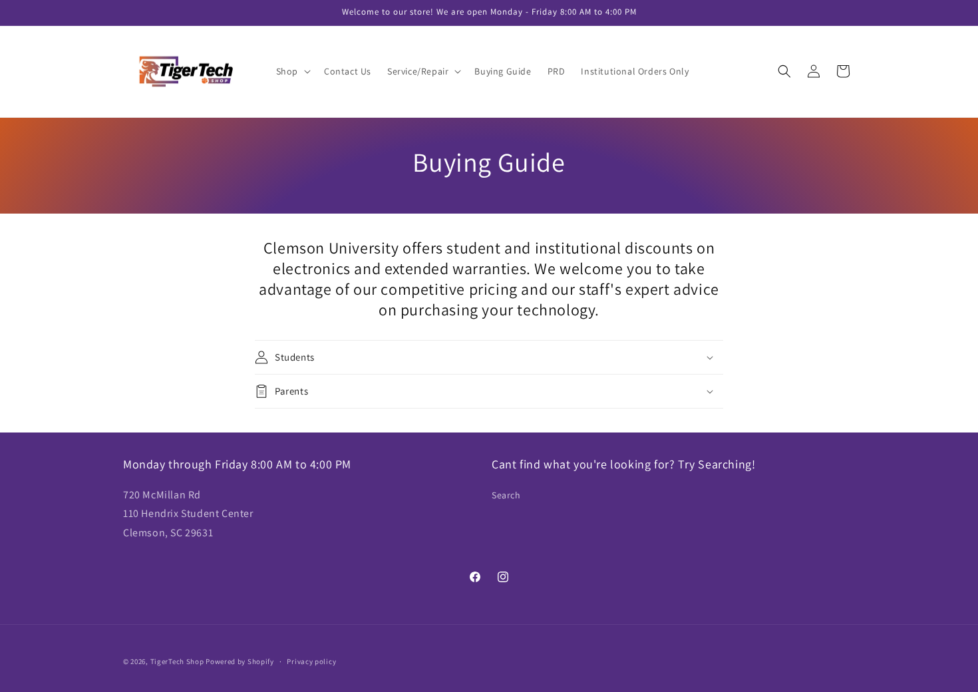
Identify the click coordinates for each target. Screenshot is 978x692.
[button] (292, 71)
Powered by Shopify (240, 661)
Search (506, 495)
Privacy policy (311, 661)
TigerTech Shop (177, 661)
